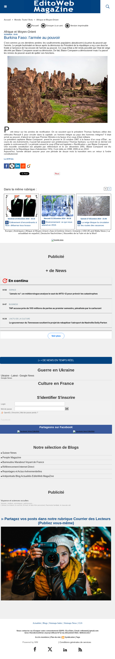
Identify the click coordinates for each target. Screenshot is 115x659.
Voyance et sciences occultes (14, 500)
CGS (80, 623)
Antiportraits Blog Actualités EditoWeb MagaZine (28, 476)
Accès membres (42, 637)
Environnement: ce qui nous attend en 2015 (57, 223)
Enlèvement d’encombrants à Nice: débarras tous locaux (21, 223)
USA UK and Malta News (94, 231)
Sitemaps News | (71, 623)
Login (3, 404)
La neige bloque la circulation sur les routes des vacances (93, 223)
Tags (78, 637)
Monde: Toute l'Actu (23, 20)
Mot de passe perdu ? (29, 413)
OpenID (7, 413)
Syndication (70, 637)
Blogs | (46, 623)
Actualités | (37, 623)
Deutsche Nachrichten (51, 233)
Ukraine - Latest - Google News (17, 375)
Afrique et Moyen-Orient (47, 20)
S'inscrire (15, 413)
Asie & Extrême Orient (60, 231)
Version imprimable (79, 25)
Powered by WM (30, 642)
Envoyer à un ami (54, 25)
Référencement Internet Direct (18, 467)
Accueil (7, 20)
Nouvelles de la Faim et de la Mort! (80, 233)
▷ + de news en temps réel (56, 360)
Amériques (19, 231)
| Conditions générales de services (74, 642)
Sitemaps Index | (56, 623)
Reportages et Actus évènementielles (22, 471)
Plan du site (55, 637)
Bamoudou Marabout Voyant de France (23, 462)
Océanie (77, 231)
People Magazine (11, 457)
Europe (8, 231)
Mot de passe (6, 409)
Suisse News (9, 453)
